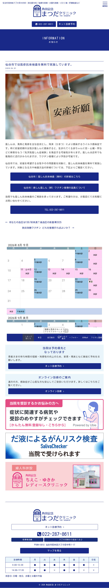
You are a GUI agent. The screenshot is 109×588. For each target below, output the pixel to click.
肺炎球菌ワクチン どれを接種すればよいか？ (48, 228)
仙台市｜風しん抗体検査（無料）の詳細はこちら (54, 176)
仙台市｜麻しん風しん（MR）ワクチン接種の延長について (54, 188)
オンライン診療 (53, 391)
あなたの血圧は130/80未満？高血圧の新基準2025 (33, 222)
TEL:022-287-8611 (54, 210)
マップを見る (54, 550)
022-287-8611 (46, 24)
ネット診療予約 (67, 24)
